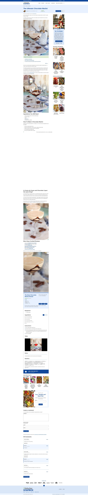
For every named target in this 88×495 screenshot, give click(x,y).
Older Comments (26, 476)
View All (46, 63)
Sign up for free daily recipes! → (27, 0)
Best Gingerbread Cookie (62, 71)
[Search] (64, 3)
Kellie (26, 299)
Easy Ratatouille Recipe (39, 385)
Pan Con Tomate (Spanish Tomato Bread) (26, 386)
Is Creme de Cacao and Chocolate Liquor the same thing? (33, 61)
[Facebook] (61, 1)
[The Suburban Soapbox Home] (26, 3)
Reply (47, 439)
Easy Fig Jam (61, 113)
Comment (25, 413)
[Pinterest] (64, 1)
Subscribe (40, 404)
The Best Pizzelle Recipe (55, 57)
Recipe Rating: (25, 422)
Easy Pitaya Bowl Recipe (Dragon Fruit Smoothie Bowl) (32, 386)
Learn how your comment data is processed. (40, 434)
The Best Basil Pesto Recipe (56, 101)
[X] (62, 1)
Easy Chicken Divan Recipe (46, 385)
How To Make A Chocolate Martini (29, 60)
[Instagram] (59, 1)
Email (36, 400)
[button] (41, 10)
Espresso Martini (31, 72)
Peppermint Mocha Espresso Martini (30, 249)
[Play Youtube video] (36, 344)
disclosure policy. (34, 13)
